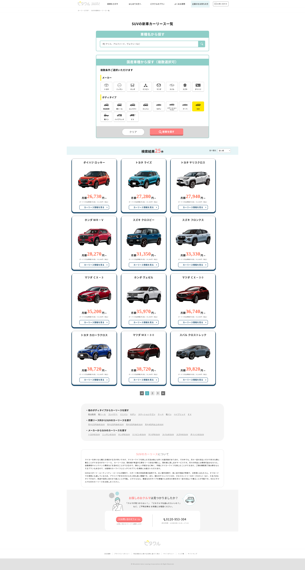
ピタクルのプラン (157, 4)
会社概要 (107, 554)
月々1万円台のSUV (96, 424)
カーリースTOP (83, 10)
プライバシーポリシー (122, 554)
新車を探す (168, 132)
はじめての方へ (135, 4)
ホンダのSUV (124, 434)
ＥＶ (190, 414)
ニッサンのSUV (109, 434)
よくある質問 (179, 4)
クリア (133, 132)
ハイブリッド (179, 414)
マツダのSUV (154, 434)
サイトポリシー (168, 554)
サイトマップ (192, 554)
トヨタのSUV (94, 434)
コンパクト (113, 414)
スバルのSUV (168, 434)
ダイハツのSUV (197, 434)
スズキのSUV (182, 434)
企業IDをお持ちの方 (200, 4)
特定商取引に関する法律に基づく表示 (146, 554)
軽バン (169, 414)
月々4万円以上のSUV (154, 424)
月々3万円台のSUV (134, 424)
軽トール (102, 414)
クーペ (160, 414)
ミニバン (124, 414)
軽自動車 (92, 414)
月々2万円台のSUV (115, 424)
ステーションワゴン (146, 414)
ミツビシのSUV (139, 434)
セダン (133, 414)
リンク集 (181, 554)
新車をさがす (112, 4)
